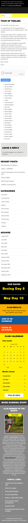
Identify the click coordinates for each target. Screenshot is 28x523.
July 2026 (4, 239)
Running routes (10, 506)
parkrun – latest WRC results (14, 497)
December (14, 386)
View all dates (14, 395)
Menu (25, 15)
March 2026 (4, 253)
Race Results (5, 212)
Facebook (16, 15)
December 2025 (5, 264)
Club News (4, 194)
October (14, 379)
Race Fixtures (5, 208)
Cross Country (5, 201)
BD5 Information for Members (9, 165)
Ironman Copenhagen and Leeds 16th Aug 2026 (13, 173)
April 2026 (4, 250)
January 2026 (5, 260)
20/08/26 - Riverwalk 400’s (8, 184)
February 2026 (5, 257)
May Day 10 (14, 298)
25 (7, 361)
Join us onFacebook (7, 320)
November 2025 (5, 267)
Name (3, 64)
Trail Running (5, 219)
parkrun (3, 205)
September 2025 (5, 275)
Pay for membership (11, 494)
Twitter (19, 15)
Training (3, 222)
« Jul (7, 367)
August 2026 (4, 236)
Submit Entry (5, 80)
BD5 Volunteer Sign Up (7, 181)
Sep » (20, 367)
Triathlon (3, 226)
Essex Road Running (11, 491)
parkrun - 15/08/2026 (7, 168)
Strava (22, 15)
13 (14, 355)
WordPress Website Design (9, 520)
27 (14, 361)
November (14, 383)
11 (7, 355)
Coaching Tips (5, 198)
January (14, 390)
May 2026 (4, 246)
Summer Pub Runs (10, 457)
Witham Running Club (8, 10)
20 (14, 358)
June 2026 (4, 243)
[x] (26, 5)
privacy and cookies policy (15, 5)
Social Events (5, 215)
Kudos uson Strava (7, 328)
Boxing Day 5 (13, 288)
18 (7, 358)
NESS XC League (10, 488)
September (14, 376)
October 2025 (5, 271)
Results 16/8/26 (5, 177)
